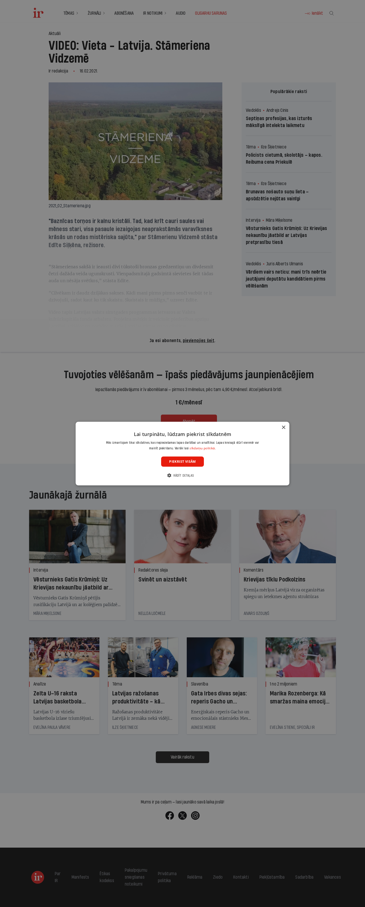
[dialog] (182, 453)
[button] (182, 475)
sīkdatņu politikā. (202, 448)
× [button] (283, 427)
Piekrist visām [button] (182, 461)
